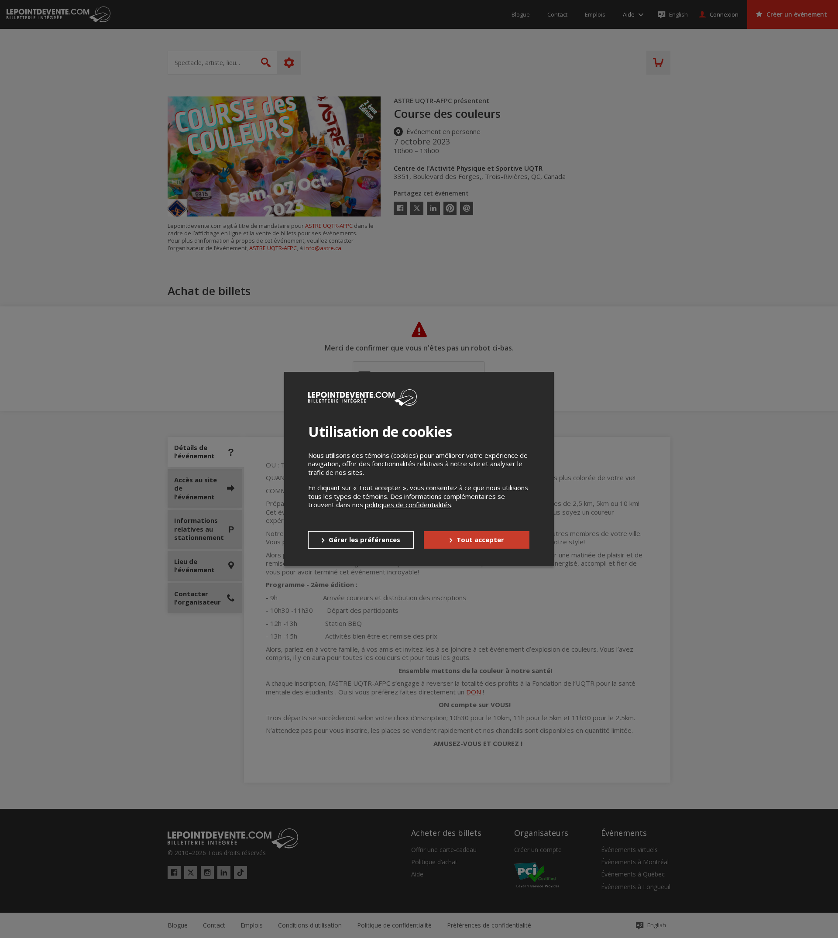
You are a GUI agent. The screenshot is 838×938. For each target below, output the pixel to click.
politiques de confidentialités (408, 504)
